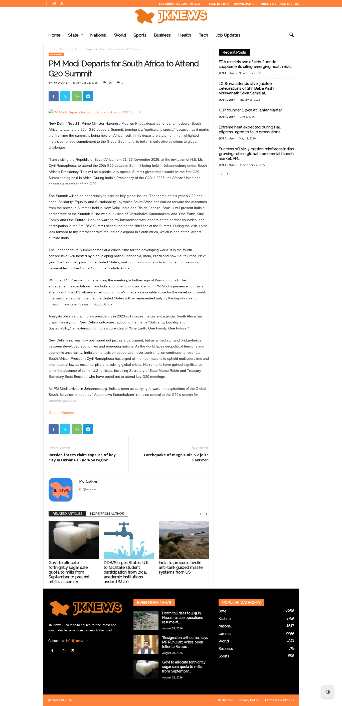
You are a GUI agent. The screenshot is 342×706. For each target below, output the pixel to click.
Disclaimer (225, 700)
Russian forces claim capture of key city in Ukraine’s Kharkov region (82, 457)
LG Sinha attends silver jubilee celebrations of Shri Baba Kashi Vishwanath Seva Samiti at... (246, 88)
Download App (245, 4)
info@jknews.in (77, 641)
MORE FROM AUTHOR (107, 513)
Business (162, 35)
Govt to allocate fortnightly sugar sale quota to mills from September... (184, 666)
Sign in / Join (219, 4)
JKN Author (61, 82)
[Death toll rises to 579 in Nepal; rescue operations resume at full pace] (145, 620)
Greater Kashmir (62, 413)
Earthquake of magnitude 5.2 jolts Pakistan (176, 457)
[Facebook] (46, 3)
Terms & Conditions (279, 700)
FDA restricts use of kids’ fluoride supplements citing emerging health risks (255, 64)
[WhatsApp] (77, 96)
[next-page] (206, 513)
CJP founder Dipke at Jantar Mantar (250, 110)
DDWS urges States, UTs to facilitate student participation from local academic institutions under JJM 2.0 (126, 572)
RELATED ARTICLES (67, 513)
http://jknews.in (87, 489)
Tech (203, 35)
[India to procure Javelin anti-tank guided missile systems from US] (184, 540)
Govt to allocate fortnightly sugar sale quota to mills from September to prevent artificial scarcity (69, 572)
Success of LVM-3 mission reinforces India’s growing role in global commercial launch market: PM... (256, 154)
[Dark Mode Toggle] (327, 691)
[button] (291, 35)
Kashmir (225, 619)
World (120, 35)
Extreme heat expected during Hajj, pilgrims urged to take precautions (250, 129)
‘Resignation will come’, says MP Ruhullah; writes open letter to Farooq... (185, 642)
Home (54, 35)
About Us (268, 4)
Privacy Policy (248, 700)
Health (184, 35)
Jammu (225, 634)
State (73, 35)
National (98, 35)
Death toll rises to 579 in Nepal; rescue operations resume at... (182, 617)
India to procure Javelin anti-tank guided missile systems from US (181, 567)
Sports (139, 35)
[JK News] (171, 16)
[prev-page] (200, 513)
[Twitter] (62, 3)
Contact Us (289, 4)
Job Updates (228, 35)
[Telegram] (88, 96)
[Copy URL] (100, 96)
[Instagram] (54, 3)
